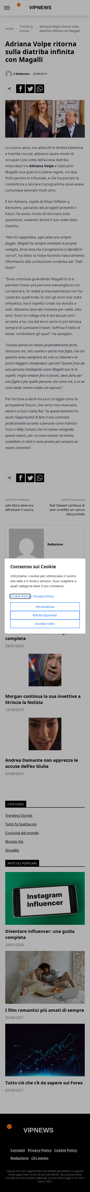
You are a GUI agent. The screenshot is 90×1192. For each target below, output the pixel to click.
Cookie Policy (20, 596)
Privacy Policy (44, 596)
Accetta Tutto (44, 624)
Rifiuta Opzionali (45, 615)
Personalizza (45, 607)
